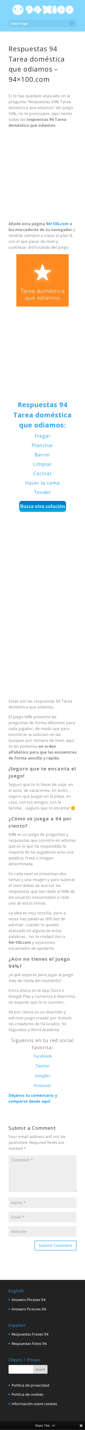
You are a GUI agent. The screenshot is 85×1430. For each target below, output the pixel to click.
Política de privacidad (30, 1385)
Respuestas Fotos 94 (29, 1343)
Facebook (43, 1056)
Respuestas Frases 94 (30, 1334)
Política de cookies (27, 1394)
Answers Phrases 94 (29, 1299)
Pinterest (42, 1085)
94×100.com (57, 223)
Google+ (42, 1075)
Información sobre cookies (34, 1403)
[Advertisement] (42, 176)
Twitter (43, 1065)
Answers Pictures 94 (29, 1309)
